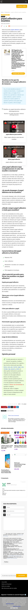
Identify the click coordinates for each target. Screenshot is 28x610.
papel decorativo (10, 410)
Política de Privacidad (6, 584)
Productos (7, 12)
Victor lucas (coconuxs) (5, 23)
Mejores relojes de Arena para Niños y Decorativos (20, 446)
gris (11, 367)
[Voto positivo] (6, 26)
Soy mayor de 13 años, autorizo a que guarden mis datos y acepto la (13, 535)
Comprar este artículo (18, 73)
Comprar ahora (21, 6)
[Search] (26, 1)
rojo (9, 369)
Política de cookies (6, 586)
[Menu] (1, 1)
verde (17, 369)
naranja (6, 369)
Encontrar (21, 575)
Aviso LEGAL (4, 582)
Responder (23, 481)
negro (19, 367)
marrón (15, 367)
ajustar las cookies (10, 603)
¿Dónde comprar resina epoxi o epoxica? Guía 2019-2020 (7, 447)
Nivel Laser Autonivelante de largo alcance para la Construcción (20, 464)
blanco (5, 367)
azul (9, 367)
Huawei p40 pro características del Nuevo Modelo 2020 (6, 471)
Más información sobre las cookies (9, 588)
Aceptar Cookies (14, 608)
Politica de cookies (17, 606)
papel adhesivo (15, 29)
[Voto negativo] (4, 26)
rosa (22, 367)
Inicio (2, 12)
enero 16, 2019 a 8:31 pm (12, 484)
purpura (13, 369)
